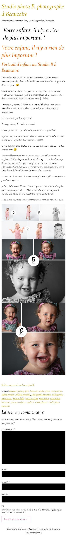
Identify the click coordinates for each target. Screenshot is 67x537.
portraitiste (44, 398)
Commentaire (8, 429)
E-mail (5, 482)
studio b (30, 402)
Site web (5, 494)
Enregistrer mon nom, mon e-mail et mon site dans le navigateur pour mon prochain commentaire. (32, 510)
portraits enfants (18, 402)
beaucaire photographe (19, 390)
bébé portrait (56, 390)
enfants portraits (23, 394)
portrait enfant (31, 398)
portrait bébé (18, 398)
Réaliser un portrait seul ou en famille (18, 385)
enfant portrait (8, 394)
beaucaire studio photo (40, 390)
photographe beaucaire (41, 394)
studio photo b (41, 402)
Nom (4, 469)
